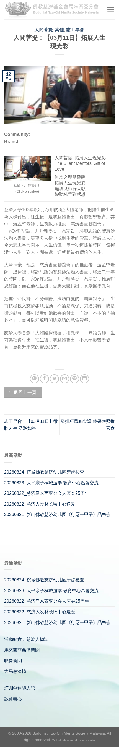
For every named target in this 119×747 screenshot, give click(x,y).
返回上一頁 (24, 392)
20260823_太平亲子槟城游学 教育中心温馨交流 (51, 482)
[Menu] (111, 9)
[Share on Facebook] (44, 378)
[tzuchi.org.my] (53, 10)
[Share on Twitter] (54, 378)
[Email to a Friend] (64, 378)
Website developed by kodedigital (73, 739)
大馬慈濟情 (15, 671)
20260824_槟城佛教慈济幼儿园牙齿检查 (44, 472)
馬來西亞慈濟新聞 (22, 650)
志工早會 (75, 29)
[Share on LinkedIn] (84, 378)
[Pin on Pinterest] (74, 378)
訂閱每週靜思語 (19, 688)
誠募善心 (13, 699)
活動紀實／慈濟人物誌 (26, 639)
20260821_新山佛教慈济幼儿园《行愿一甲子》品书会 (57, 514)
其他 (59, 29)
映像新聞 (13, 660)
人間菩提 (44, 29)
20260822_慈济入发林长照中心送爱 (39, 504)
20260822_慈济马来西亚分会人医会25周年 (46, 493)
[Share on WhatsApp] (34, 378)
